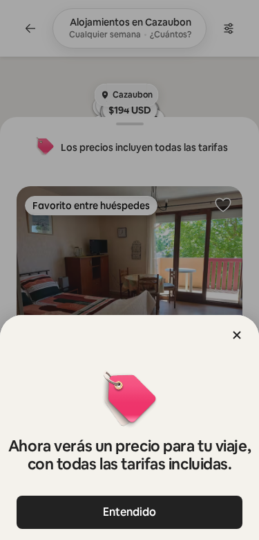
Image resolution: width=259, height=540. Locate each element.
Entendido (129, 512)
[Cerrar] (236, 335)
